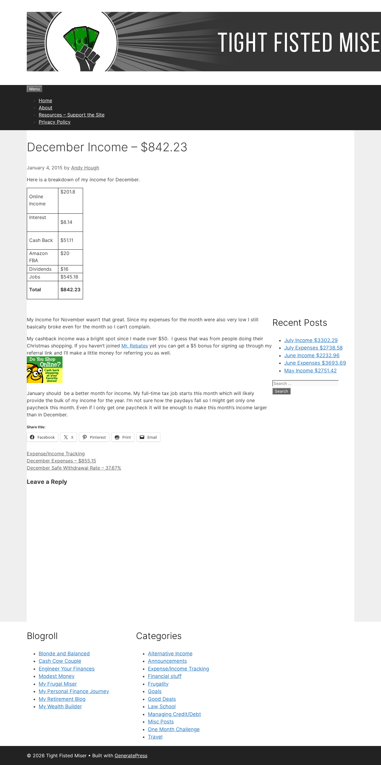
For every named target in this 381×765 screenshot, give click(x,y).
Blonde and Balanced (64, 654)
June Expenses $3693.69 (315, 363)
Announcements (167, 661)
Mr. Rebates (134, 346)
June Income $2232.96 (312, 355)
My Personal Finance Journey (74, 691)
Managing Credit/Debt (174, 714)
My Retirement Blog (62, 699)
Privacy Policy (55, 122)
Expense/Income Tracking (56, 454)
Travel (155, 737)
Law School (162, 706)
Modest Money (56, 676)
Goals (155, 691)
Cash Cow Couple (60, 661)
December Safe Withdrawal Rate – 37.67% (74, 468)
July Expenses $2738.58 (313, 348)
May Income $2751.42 (310, 371)
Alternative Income (170, 654)
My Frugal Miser (58, 684)
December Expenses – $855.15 (61, 461)
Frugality (158, 684)
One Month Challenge (174, 729)
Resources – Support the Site (71, 115)
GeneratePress (131, 755)
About (45, 108)
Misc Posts (161, 722)
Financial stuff (165, 676)
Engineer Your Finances (67, 669)
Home (45, 100)
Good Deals (162, 699)
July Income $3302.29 (311, 340)
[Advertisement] (313, 219)
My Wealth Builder (60, 706)
